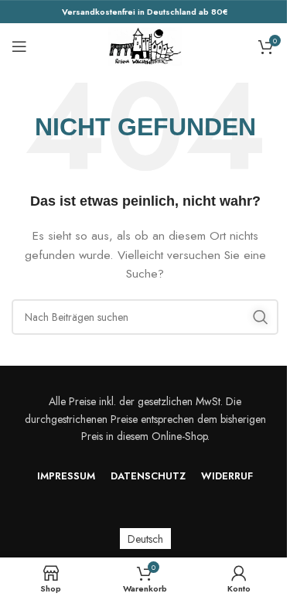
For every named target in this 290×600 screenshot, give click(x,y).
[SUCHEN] (260, 317)
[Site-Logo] (145, 45)
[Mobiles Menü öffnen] (19, 46)
